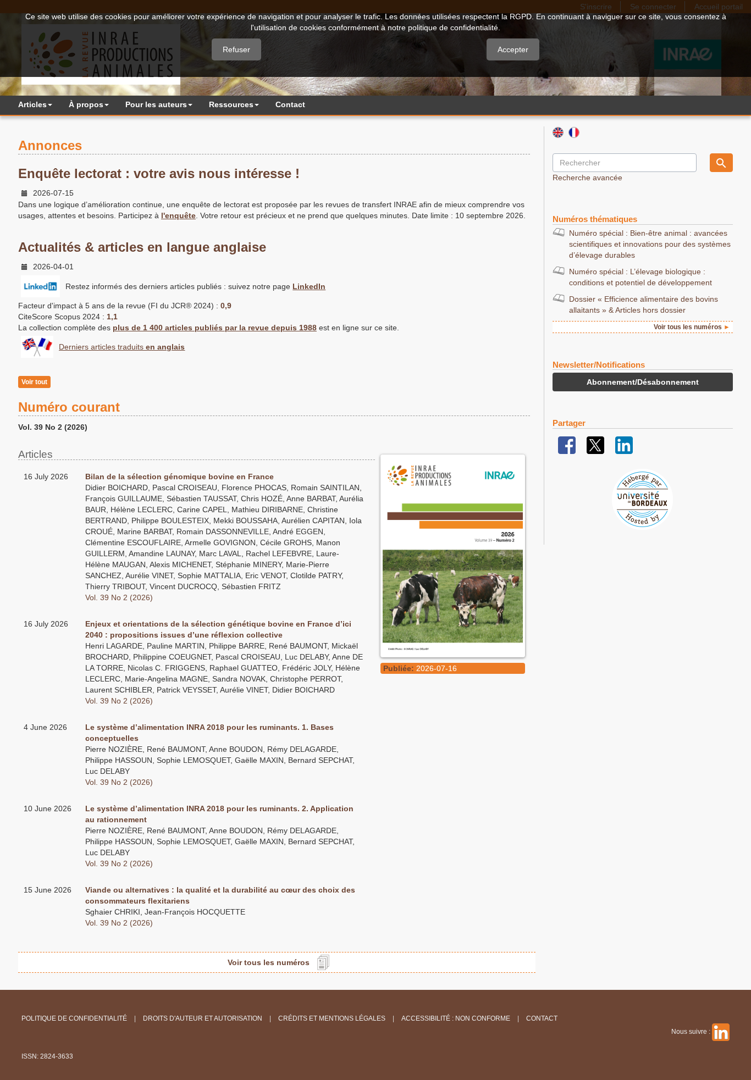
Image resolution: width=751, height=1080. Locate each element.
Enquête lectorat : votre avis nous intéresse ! (159, 173)
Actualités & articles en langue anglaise (142, 247)
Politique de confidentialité (74, 1018)
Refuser (236, 49)
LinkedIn (308, 286)
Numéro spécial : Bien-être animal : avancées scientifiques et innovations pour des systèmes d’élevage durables (650, 244)
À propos (86, 104)
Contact (290, 104)
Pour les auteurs (156, 104)
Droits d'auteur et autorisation (202, 1018)
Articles (32, 104)
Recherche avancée (587, 177)
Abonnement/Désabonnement (643, 382)
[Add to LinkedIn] (624, 444)
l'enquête (178, 215)
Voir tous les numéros (269, 962)
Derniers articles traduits (122, 346)
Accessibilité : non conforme (455, 1018)
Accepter (513, 49)
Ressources (231, 104)
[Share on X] (595, 444)
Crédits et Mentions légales (331, 1018)
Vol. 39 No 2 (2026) (119, 597)
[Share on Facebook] (567, 444)
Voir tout (34, 382)
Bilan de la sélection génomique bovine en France (179, 476)
